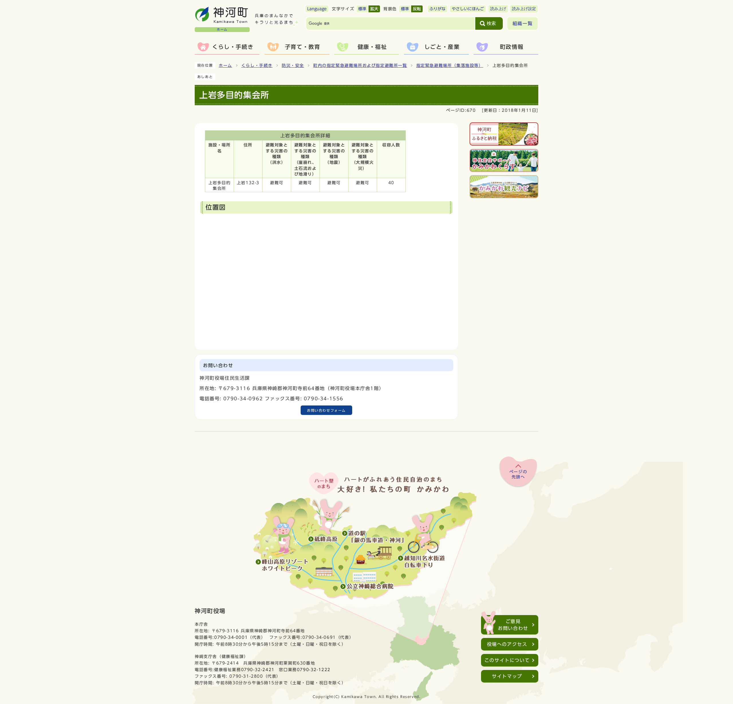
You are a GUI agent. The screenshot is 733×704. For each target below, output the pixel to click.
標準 (362, 9)
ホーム (225, 65)
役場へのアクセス (507, 644)
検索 (491, 23)
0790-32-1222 (313, 669)
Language (317, 9)
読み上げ (498, 9)
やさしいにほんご (468, 9)
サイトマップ (507, 676)
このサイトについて (507, 660)
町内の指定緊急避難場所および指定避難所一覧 (360, 65)
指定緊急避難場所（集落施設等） (449, 65)
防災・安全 (293, 65)
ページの (518, 474)
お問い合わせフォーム (326, 410)
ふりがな (437, 9)
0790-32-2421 (258, 669)
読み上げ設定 (524, 9)
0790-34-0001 (231, 637)
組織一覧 (523, 23)
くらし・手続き (257, 65)
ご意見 (513, 625)
